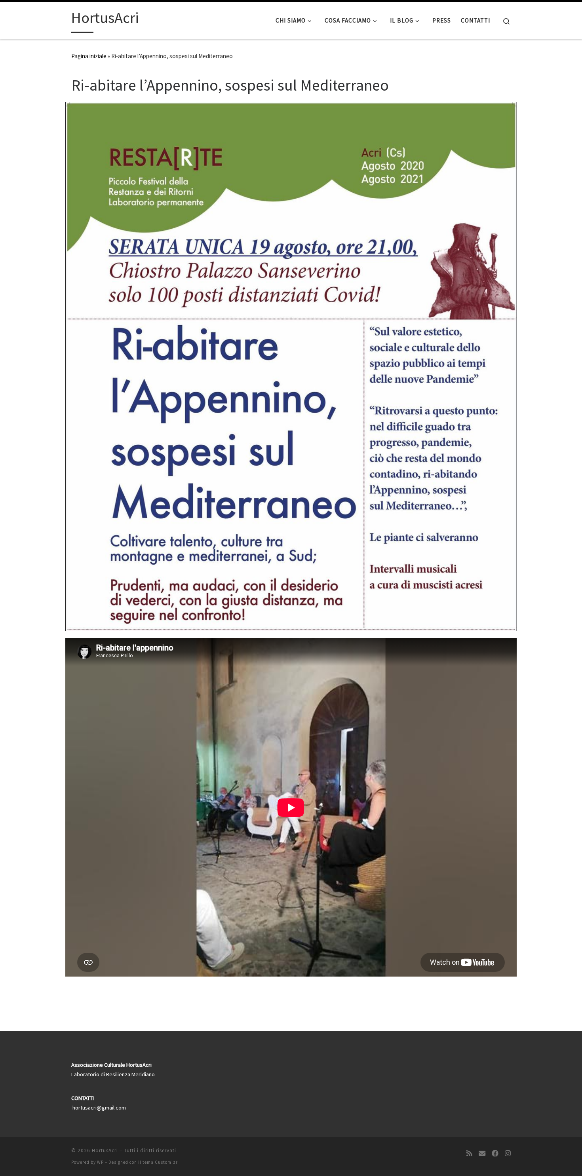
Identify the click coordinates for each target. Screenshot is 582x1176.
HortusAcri (105, 1150)
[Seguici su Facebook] (495, 1153)
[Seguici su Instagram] (508, 1153)
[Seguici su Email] (482, 1153)
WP (100, 1162)
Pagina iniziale (89, 56)
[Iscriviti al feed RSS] (469, 1153)
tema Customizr (160, 1162)
